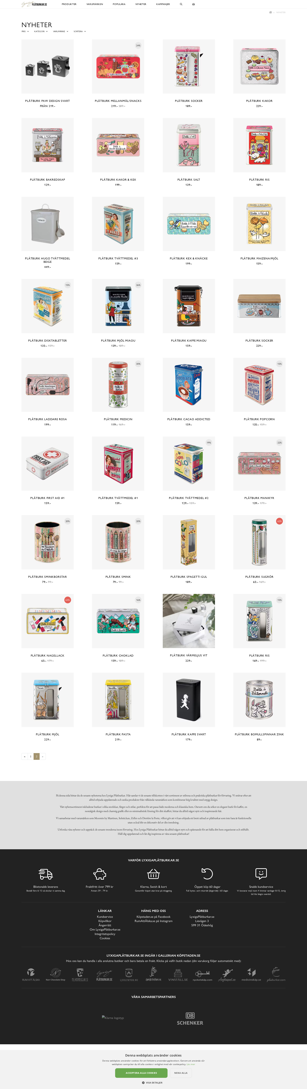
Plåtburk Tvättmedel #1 (118, 498)
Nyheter (141, 4)
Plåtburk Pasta (118, 734)
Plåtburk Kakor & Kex (118, 179)
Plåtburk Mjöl (47, 734)
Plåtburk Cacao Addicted (188, 419)
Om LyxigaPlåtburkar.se (105, 929)
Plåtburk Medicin (118, 419)
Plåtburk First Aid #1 (47, 498)
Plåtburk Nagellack (47, 655)
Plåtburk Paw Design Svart (47, 101)
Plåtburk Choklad (118, 655)
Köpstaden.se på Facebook (153, 916)
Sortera (78, 31)
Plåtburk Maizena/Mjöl (259, 258)
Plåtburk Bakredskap (47, 179)
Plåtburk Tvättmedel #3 (118, 258)
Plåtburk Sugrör (259, 576)
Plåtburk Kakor (259, 101)
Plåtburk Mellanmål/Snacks (118, 101)
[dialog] (153, 1069)
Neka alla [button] (181, 1072)
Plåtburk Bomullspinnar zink (259, 734)
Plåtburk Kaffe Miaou (188, 340)
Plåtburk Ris (259, 179)
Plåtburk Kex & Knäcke (189, 258)
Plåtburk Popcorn (259, 419)
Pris (24, 31)
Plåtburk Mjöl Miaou (118, 340)
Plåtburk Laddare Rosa (47, 419)
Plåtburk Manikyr (259, 498)
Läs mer (191, 1064)
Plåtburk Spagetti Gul (189, 576)
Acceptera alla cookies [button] (141, 1072)
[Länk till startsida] (270, 12)
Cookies (105, 938)
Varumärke (59, 31)
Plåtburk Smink (118, 576)
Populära (119, 4)
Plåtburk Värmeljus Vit (189, 655)
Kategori (39, 31)
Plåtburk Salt (188, 179)
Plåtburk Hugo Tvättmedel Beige (47, 260)
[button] (154, 1082)
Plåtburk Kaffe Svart (189, 734)
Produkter (69, 4)
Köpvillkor (105, 921)
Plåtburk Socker (189, 101)
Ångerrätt (105, 925)
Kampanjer (163, 4)
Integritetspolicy (105, 934)
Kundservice (105, 916)
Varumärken (95, 4)
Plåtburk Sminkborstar (47, 576)
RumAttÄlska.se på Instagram (154, 921)
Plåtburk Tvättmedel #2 (189, 498)
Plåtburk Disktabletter (47, 340)
